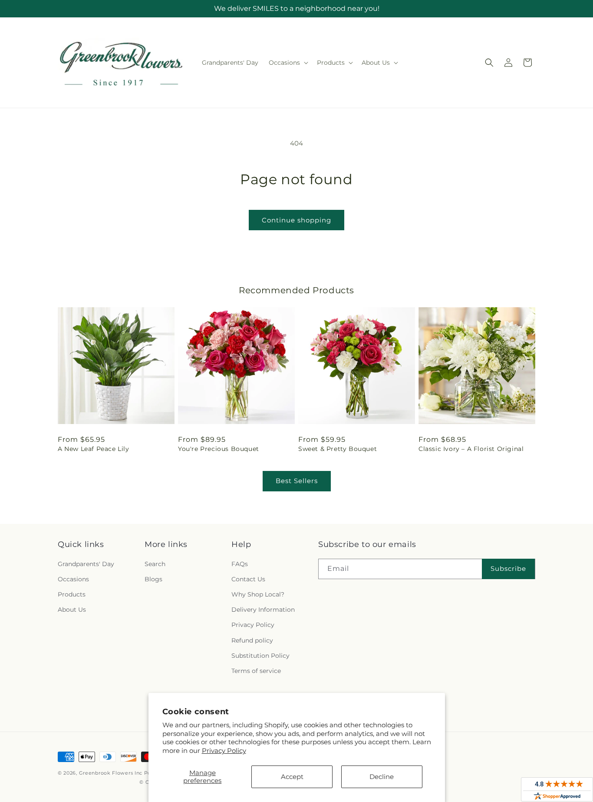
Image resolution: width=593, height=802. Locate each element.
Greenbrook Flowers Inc (110, 773)
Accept (292, 776)
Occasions (73, 579)
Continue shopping (296, 220)
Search (155, 564)
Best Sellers (297, 481)
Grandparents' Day (86, 564)
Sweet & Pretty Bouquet (337, 449)
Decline (381, 776)
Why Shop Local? (257, 594)
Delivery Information (263, 609)
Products (72, 594)
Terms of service (256, 671)
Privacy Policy (224, 750)
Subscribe (508, 568)
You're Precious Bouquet (218, 449)
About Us (72, 609)
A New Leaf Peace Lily (93, 449)
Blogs (153, 579)
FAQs (239, 564)
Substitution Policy (260, 655)
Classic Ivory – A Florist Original (471, 449)
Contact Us (248, 579)
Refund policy (252, 640)
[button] (288, 62)
